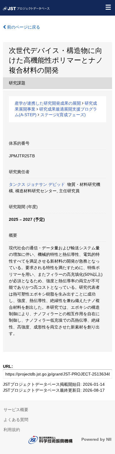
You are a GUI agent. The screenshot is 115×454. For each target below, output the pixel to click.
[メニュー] (108, 7)
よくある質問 (16, 419)
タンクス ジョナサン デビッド (37, 184)
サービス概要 (16, 409)
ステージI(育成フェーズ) (63, 114)
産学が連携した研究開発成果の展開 (48, 103)
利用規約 (12, 429)
